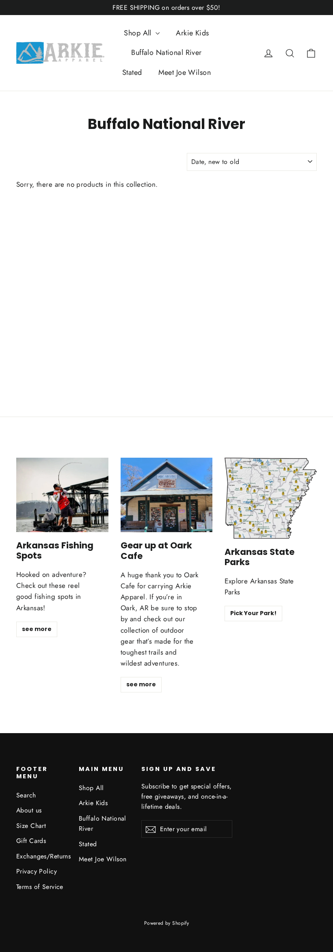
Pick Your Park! (253, 613)
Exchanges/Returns (41, 856)
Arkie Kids (192, 33)
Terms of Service (39, 886)
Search (26, 795)
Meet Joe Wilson (184, 72)
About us (28, 810)
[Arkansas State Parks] (271, 498)
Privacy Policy (36, 871)
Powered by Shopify (166, 923)
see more (37, 629)
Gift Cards (31, 840)
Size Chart (31, 825)
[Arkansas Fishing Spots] (62, 495)
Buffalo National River (166, 52)
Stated (132, 72)
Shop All (139, 33)
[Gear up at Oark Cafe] (167, 495)
